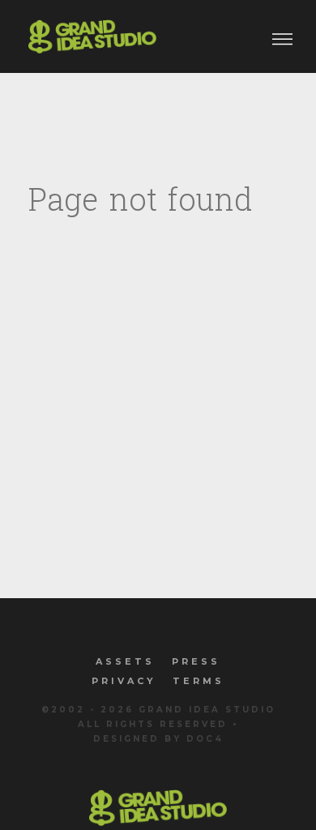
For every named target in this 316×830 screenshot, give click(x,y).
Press (196, 661)
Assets (125, 661)
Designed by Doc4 (158, 739)
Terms (198, 681)
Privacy (124, 681)
